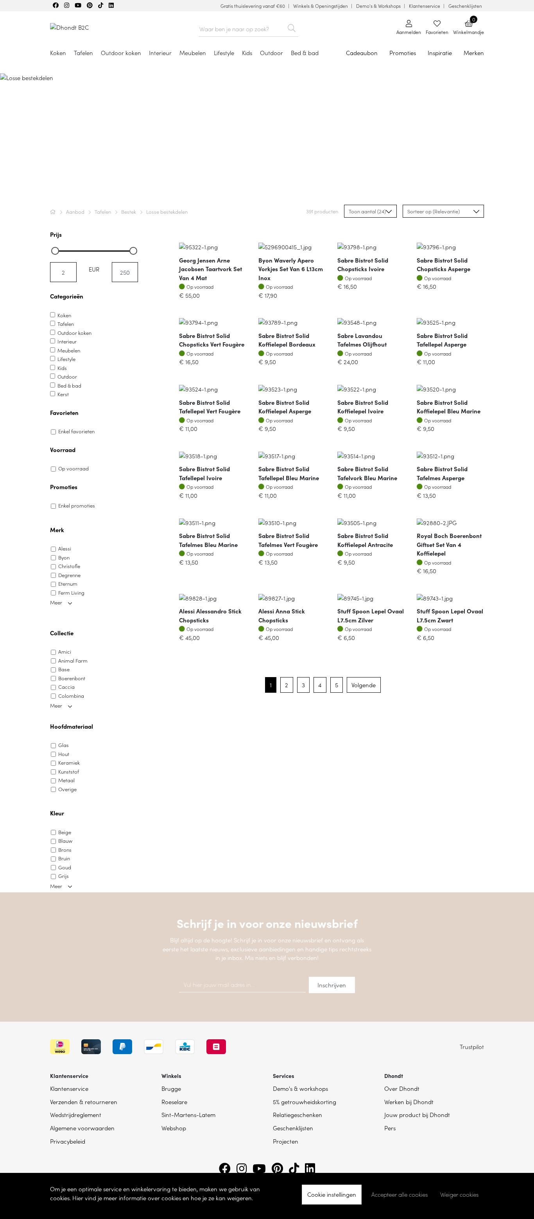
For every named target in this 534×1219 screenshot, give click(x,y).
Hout (63, 754)
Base (64, 669)
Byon (64, 557)
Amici (64, 651)
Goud (64, 867)
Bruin (64, 858)
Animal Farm (73, 660)
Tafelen (103, 211)
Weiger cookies (459, 1194)
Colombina (71, 695)
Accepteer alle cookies (399, 1194)
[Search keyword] (291, 26)
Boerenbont (71, 678)
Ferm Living (71, 592)
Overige (67, 789)
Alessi (64, 548)
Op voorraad (73, 468)
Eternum (67, 583)
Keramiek (69, 762)
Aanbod (76, 211)
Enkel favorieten (76, 431)
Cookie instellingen (331, 1194)
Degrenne (69, 575)
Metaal (66, 780)
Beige (64, 832)
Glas (63, 745)
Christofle (69, 566)
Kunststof (68, 771)
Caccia (66, 686)
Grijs (63, 875)
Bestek (129, 211)
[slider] (55, 251)
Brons (65, 849)
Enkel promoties (76, 505)
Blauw (65, 840)
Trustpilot (472, 1046)
